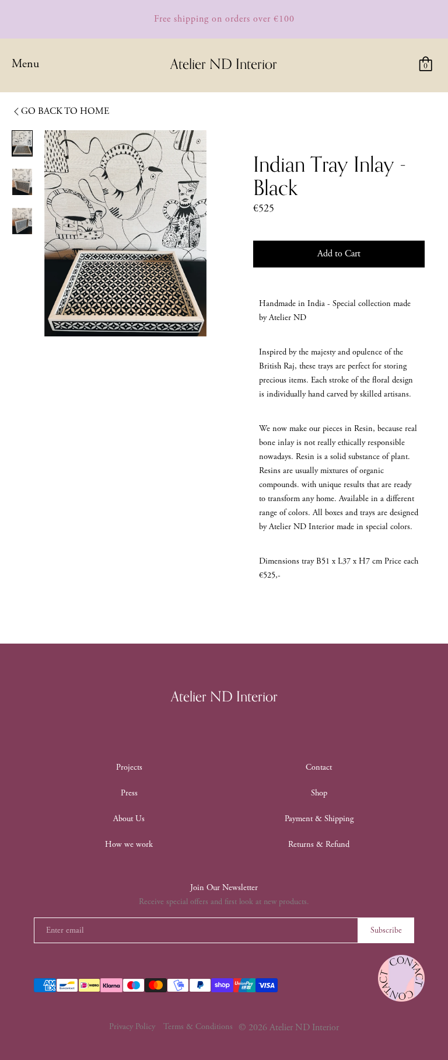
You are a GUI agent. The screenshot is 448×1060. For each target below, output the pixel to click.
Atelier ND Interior (224, 697)
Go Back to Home (65, 111)
